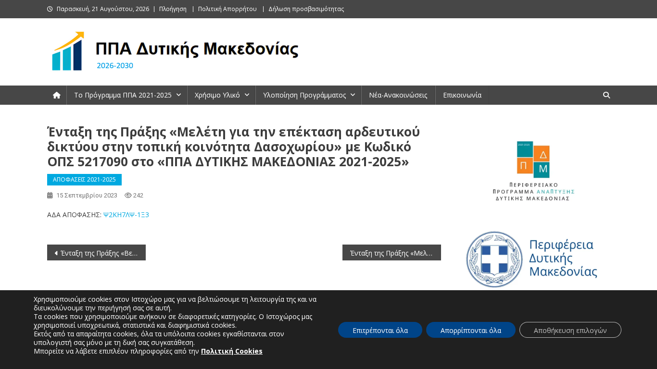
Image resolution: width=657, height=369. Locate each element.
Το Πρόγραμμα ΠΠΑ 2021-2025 (123, 94)
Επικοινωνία (462, 94)
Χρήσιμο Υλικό (217, 94)
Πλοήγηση (173, 9)
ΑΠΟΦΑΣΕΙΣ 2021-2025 (84, 179)
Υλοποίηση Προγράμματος (304, 94)
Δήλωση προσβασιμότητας (306, 9)
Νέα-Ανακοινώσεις (398, 94)
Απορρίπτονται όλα (471, 330)
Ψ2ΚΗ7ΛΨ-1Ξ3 (126, 214)
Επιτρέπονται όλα (380, 330)
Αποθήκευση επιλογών (570, 330)
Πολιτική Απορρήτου (227, 9)
